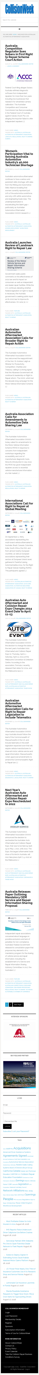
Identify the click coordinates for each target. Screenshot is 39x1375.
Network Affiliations (13, 1190)
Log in (27, 1369)
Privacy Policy (10, 1349)
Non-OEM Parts (19, 1195)
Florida (5, 1184)
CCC (19, 1174)
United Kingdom (26, 1203)
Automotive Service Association (21, 1162)
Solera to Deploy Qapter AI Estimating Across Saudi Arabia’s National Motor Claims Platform (16, 1258)
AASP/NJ (9, 1149)
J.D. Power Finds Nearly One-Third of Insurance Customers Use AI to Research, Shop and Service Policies (19, 1271)
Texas (18, 1203)
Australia (18, 132)
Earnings (20, 1180)
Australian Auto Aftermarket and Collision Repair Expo (19, 684)
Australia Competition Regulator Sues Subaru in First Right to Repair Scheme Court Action (19, 52)
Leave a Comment (13, 66)
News (16, 130)
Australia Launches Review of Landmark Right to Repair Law (19, 245)
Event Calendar (11, 1351)
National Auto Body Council (18, 1187)
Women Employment (12, 228)
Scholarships (11, 1203)
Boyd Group (27, 1168)
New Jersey (29, 1191)
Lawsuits (8, 136)
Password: (7, 1113)
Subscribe (7, 1131)
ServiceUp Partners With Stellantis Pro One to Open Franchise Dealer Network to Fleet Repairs (18, 1244)
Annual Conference (8, 1159)
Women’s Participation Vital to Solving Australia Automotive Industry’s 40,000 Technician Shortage (19, 158)
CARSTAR (13, 1174)
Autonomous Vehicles (9, 1165)
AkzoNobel (30, 1156)
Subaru (8, 139)
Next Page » (18, 1004)
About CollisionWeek (13, 1343)
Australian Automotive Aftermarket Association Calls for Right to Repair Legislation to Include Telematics (19, 709)
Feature (17, 311)
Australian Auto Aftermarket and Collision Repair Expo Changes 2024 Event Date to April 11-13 (18, 607)
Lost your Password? (20, 1131)
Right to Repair (27, 136)
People (8, 1199)
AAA (4, 1149)
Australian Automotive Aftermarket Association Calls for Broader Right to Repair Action (19, 336)
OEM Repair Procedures (22, 987)
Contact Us (9, 1346)
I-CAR (9, 1184)
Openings (30, 1194)
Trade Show (28, 688)
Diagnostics (9, 777)
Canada (16, 1171)
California (7, 1171)
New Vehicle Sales (8, 1195)
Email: (5, 1105)
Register (8, 1323)
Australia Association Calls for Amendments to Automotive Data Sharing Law (19, 419)
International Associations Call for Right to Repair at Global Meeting (19, 505)
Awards (19, 1165)
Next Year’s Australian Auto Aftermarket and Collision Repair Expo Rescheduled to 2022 (18, 797)
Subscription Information (15, 1330)
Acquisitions (22, 1148)
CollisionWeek (19, 9)
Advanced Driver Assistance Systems (17, 1152)
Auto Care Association (20, 1159)
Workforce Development (12, 1206)
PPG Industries (18, 1199)
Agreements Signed (15, 1155)
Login (7, 1312)
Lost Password (11, 1316)
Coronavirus (28, 877)
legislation (18, 777)
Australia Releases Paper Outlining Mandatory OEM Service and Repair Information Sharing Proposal (18, 898)
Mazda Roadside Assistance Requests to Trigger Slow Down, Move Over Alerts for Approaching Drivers (18, 1294)
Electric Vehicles (30, 1181)
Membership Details (13, 1319)
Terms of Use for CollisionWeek (17, 1333)
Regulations (16, 136)
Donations (12, 1180)
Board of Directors (16, 1168)
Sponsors (9, 1326)
